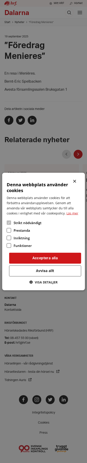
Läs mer (72, 213)
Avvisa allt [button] (45, 271)
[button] (43, 282)
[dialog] (43, 231)
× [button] (75, 180)
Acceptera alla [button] (45, 258)
